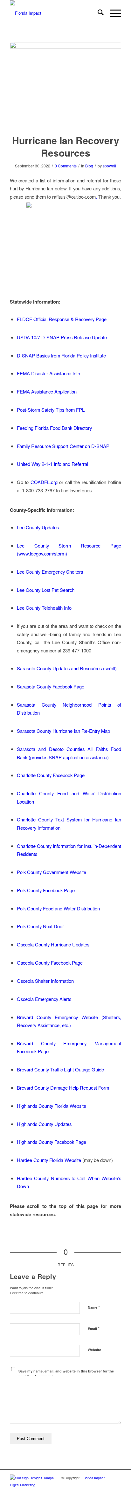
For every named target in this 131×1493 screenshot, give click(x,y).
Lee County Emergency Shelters (50, 571)
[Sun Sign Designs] (35, 1484)
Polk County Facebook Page (46, 890)
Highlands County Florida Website (51, 1105)
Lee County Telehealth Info (44, 607)
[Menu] (112, 13)
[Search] (97, 13)
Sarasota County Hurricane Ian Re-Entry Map (63, 730)
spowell (109, 165)
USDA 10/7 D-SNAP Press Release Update (62, 337)
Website (94, 1349)
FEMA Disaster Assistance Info (48, 373)
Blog (89, 165)
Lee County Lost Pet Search (45, 589)
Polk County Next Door (40, 926)
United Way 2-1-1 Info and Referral (52, 463)
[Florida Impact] (54, 13)
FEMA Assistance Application (47, 391)
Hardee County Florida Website (49, 1160)
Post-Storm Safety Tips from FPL (51, 409)
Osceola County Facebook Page (50, 962)
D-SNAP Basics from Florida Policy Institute (61, 355)
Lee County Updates (38, 527)
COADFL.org (44, 482)
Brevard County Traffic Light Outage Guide (60, 1069)
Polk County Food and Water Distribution (58, 908)
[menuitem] (97, 13)
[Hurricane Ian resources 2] (65, 84)
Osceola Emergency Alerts (44, 999)
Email (94, 1328)
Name (94, 1307)
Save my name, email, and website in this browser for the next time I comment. (66, 1374)
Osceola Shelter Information (45, 980)
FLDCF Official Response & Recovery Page (62, 319)
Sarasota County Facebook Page (50, 686)
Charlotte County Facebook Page (51, 775)
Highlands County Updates (44, 1124)
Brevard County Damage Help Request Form (63, 1087)
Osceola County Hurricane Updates (53, 944)
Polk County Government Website (51, 872)
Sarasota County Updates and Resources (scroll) (67, 668)
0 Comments (66, 165)
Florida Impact (94, 1477)
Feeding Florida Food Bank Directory (54, 427)
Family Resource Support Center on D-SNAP (63, 446)
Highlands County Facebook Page (51, 1141)
